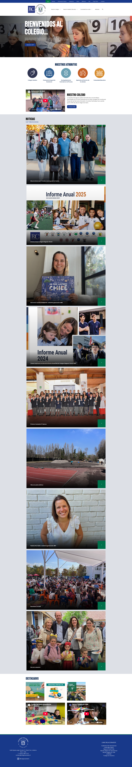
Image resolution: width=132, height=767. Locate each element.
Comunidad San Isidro (85, 9)
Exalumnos (71, 1)
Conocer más (71, 106)
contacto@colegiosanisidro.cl (23, 755)
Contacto (103, 1)
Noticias (53, 1)
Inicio (48, 1)
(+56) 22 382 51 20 (24, 753)
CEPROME (108, 754)
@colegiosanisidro (24, 758)
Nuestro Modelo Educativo (69, 9)
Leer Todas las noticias (32, 122)
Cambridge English (109, 747)
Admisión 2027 (30, 45)
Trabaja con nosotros (108, 755)
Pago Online (95, 1)
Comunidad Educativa (100, 80)
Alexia (78, 1)
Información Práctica (62, 1)
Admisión (97, 9)
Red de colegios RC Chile (109, 752)
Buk (89, 1)
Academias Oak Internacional (108, 745)
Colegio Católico (32, 80)
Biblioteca (84, 1)
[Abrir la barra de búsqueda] (103, 9)
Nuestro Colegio (55, 9)
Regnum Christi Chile (108, 749)
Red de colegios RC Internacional (108, 750)
